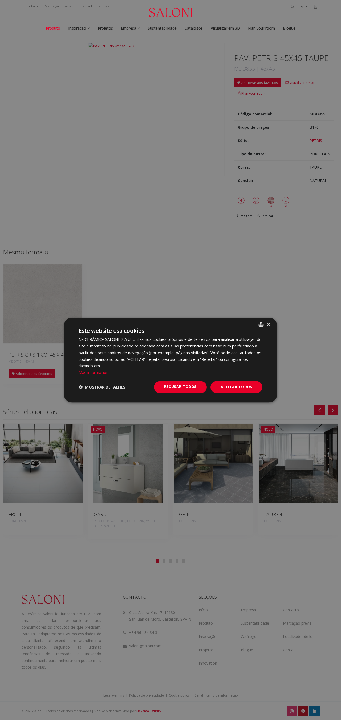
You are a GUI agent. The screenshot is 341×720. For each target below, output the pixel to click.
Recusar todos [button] (180, 386)
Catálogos (194, 28)
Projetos (105, 28)
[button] (102, 387)
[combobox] (261, 324)
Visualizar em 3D (225, 28)
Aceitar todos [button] (236, 386)
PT (302, 7)
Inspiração (77, 28)
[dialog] (170, 360)
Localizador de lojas (92, 6)
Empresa (128, 28)
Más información (93, 372)
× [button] (268, 325)
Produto (53, 28)
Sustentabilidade (162, 28)
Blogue (289, 28)
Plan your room (261, 28)
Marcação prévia (58, 6)
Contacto (31, 6)
